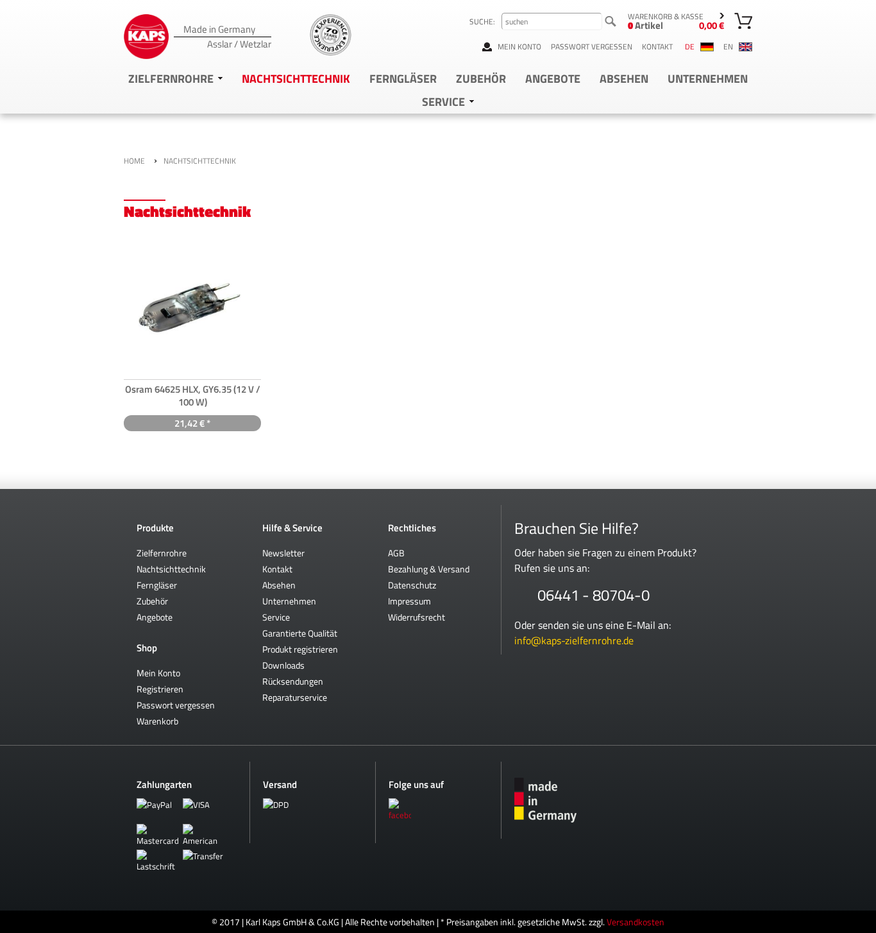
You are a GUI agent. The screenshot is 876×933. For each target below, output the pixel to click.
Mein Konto (519, 46)
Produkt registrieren (300, 649)
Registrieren (160, 689)
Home (134, 161)
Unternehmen (708, 78)
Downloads (283, 665)
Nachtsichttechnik (296, 78)
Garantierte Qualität (299, 633)
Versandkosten (635, 922)
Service (443, 101)
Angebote (552, 78)
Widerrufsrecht (416, 617)
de (690, 46)
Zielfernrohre (171, 78)
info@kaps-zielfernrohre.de (574, 640)
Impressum (409, 601)
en (729, 46)
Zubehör (481, 78)
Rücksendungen (292, 681)
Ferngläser (403, 78)
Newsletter (283, 553)
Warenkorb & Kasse (676, 21)
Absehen (624, 78)
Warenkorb (157, 721)
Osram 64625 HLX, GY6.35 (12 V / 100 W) (192, 395)
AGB (396, 553)
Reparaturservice (294, 697)
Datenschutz (412, 585)
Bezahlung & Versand (428, 569)
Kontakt (657, 46)
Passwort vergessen (591, 46)
